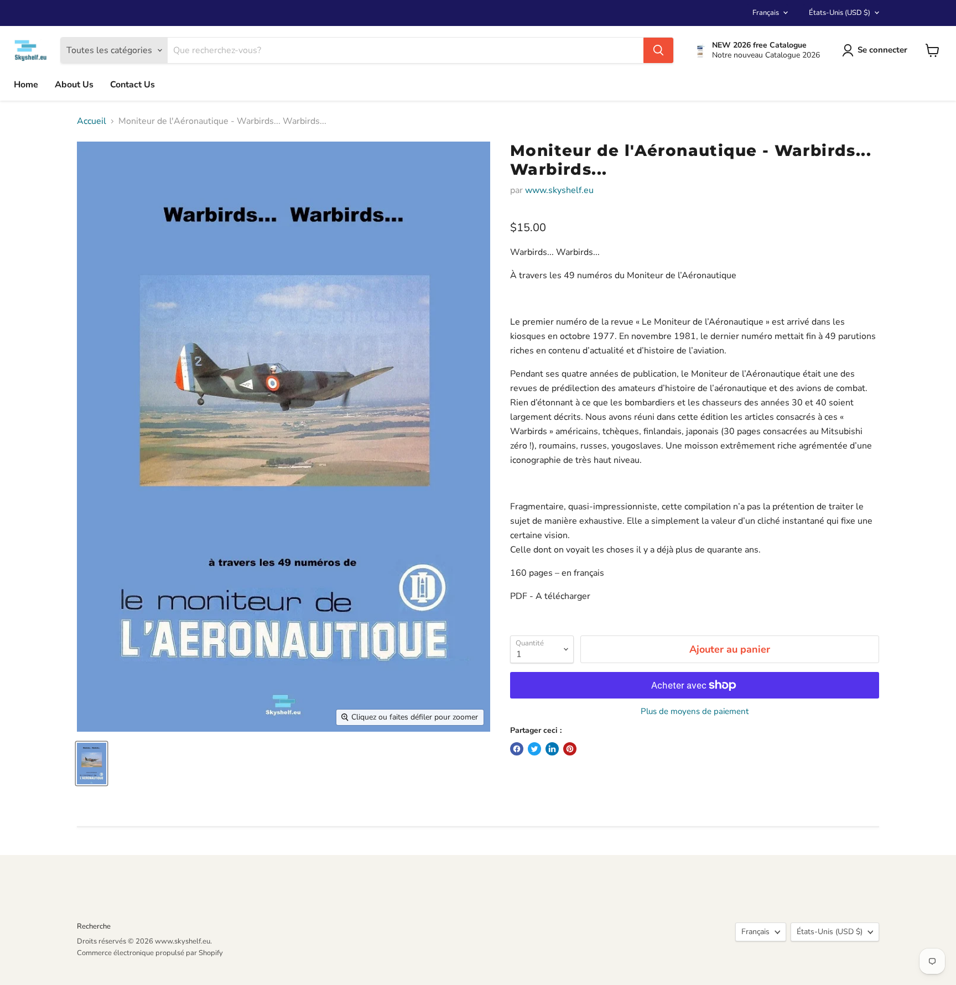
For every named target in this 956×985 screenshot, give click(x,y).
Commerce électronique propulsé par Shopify (150, 953)
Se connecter (882, 49)
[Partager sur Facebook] (516, 748)
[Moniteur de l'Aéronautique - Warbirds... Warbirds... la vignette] (91, 763)
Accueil (91, 121)
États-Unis (839, 13)
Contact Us (132, 85)
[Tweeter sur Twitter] (534, 748)
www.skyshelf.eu (559, 190)
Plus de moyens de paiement (695, 711)
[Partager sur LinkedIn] (552, 748)
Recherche (94, 926)
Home (26, 85)
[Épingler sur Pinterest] (569, 748)
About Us (74, 85)
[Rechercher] (658, 50)
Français (765, 13)
